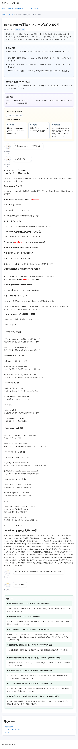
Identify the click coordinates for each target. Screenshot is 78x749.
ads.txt (7, 732)
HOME (4, 8)
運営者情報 (19, 8)
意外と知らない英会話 (10, 3)
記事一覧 (11, 8)
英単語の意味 (20, 29)
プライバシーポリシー (32, 8)
